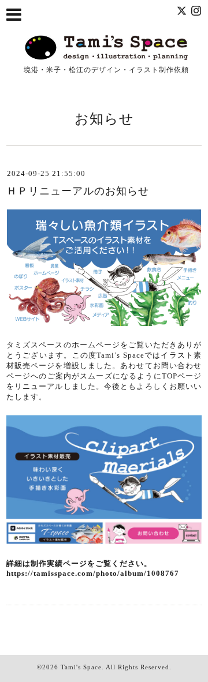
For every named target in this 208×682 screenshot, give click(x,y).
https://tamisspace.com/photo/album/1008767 (92, 573)
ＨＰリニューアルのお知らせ (77, 191)
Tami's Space (81, 667)
